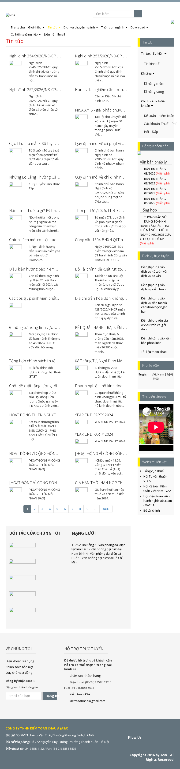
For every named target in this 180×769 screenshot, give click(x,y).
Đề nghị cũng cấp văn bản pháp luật (156, 340)
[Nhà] (12, 15)
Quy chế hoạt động (19, 672)
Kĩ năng (146, 73)
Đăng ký (51, 696)
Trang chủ (18, 27)
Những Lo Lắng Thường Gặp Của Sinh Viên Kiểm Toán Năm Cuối (64, 177)
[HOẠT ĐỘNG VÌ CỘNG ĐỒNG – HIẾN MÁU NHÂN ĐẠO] (56, 482)
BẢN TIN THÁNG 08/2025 (155, 181)
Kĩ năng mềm (154, 83)
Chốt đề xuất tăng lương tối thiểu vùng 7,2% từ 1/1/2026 (58, 385)
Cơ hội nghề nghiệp (24, 34)
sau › (105, 509)
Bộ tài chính (151, 510)
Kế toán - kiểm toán (159, 115)
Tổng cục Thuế (153, 471)
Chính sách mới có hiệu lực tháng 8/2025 (44, 239)
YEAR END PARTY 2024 (94, 415)
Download (138, 27)
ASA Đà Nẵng (84, 545)
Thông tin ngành (113, 27)
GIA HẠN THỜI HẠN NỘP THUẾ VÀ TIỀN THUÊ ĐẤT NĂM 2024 (127, 482)
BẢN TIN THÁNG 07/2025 (155, 191)
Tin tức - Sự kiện (152, 53)
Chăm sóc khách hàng (85, 675)
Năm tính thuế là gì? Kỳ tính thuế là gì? (43, 210)
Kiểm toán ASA (80, 694)
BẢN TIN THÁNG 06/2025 (155, 201)
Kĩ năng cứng (154, 91)
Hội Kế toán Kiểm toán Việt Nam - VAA (157, 488)
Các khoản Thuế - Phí (159, 123)
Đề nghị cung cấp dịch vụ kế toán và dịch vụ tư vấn (154, 271)
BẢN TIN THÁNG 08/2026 (155, 171)
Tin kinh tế (152, 63)
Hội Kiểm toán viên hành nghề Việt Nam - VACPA (157, 500)
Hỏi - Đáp (151, 131)
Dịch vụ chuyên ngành (80, 27)
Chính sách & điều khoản (153, 103)
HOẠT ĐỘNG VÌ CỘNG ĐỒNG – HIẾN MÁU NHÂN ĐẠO (54, 453)
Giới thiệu (35, 27)
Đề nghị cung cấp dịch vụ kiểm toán (153, 287)
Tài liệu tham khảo (154, 352)
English (167, 13)
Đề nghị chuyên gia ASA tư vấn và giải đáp (154, 324)
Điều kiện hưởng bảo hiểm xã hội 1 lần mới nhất (50, 269)
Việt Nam (158, 374)
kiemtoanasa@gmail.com (87, 701)
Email (61, 34)
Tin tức (53, 27)
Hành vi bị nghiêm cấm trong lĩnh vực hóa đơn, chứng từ (124, 89)
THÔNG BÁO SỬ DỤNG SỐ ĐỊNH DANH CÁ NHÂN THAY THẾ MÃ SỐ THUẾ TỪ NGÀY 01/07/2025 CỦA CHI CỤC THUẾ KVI (155, 228)
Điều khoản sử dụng (20, 661)
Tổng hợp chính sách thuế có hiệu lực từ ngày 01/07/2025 (59, 360)
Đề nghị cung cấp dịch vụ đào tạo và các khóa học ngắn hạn (154, 305)
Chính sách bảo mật (19, 667)
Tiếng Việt (152, 13)
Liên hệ (49, 34)
